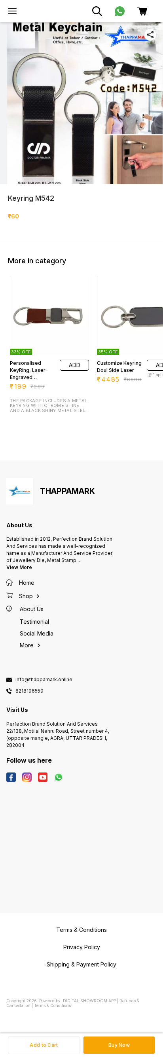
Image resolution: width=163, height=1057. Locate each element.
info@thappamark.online (43, 679)
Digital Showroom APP (89, 1000)
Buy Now (119, 1045)
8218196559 (29, 691)
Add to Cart (44, 1045)
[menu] (12, 11)
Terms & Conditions (52, 1005)
